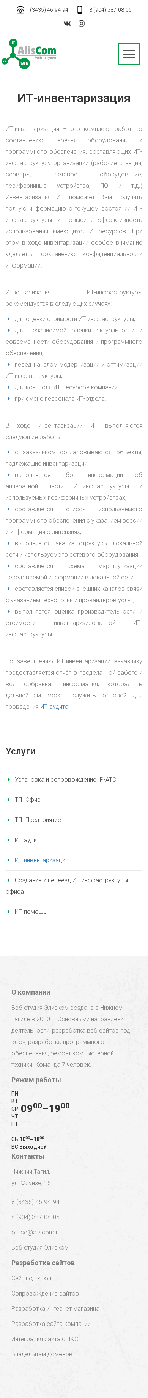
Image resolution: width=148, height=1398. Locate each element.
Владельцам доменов (41, 1354)
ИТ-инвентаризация (41, 860)
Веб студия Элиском (40, 1247)
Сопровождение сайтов (45, 1293)
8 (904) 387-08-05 (110, 10)
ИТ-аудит (27, 840)
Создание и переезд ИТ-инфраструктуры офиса (67, 886)
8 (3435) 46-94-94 (35, 1202)
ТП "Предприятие (38, 819)
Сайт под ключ (31, 1278)
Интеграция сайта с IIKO (45, 1339)
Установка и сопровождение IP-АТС (65, 779)
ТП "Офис (28, 799)
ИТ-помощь (31, 911)
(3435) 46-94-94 (49, 10)
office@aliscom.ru (36, 1232)
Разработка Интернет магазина (55, 1308)
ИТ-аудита (54, 706)
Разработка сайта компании (51, 1323)
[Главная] (29, 54)
